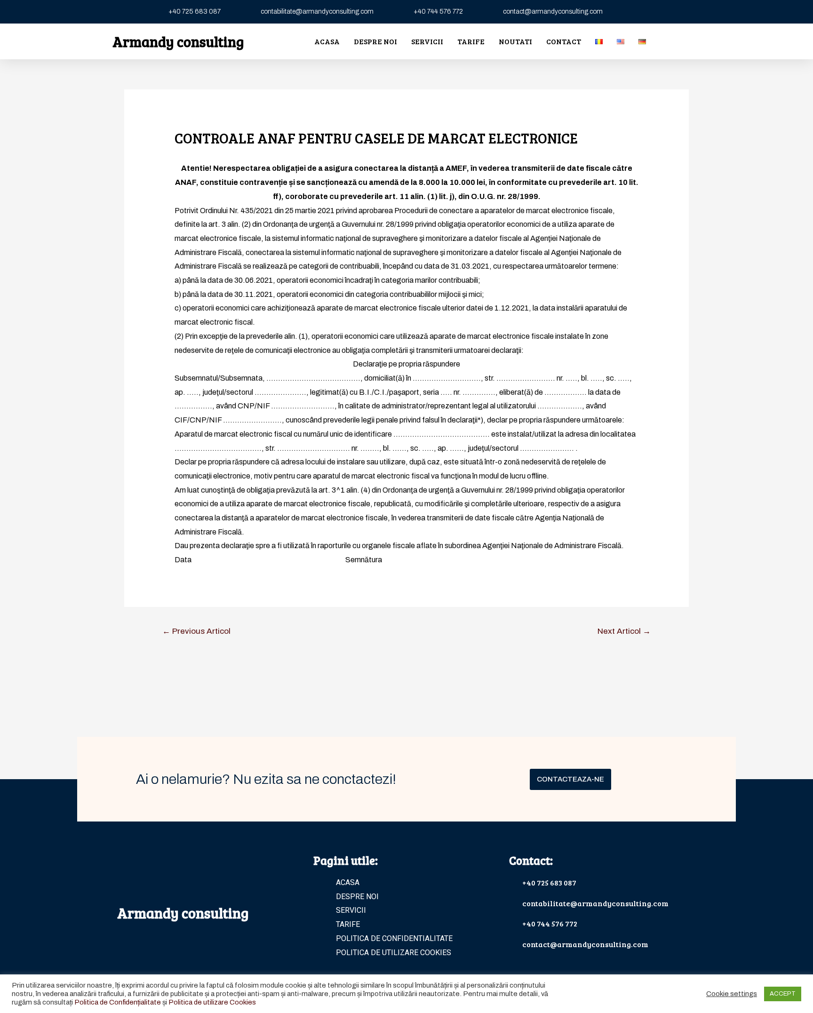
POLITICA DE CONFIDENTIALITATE (394, 938)
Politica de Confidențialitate (117, 1002)
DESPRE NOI (375, 41)
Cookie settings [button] (731, 993)
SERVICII (427, 41)
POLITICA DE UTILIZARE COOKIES (393, 952)
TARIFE (471, 41)
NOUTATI (515, 41)
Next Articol (624, 631)
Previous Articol (196, 631)
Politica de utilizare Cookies (212, 1002)
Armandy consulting (178, 41)
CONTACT (563, 41)
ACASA (327, 41)
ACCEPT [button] (783, 993)
